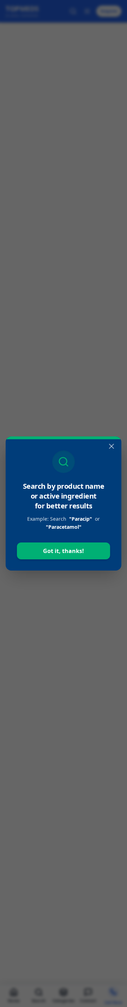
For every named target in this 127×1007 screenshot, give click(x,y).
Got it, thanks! (63, 551)
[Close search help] (111, 446)
